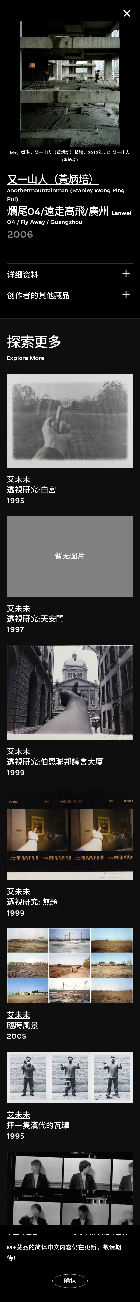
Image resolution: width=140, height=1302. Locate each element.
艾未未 (18, 479)
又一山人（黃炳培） (53, 180)
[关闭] (127, 13)
